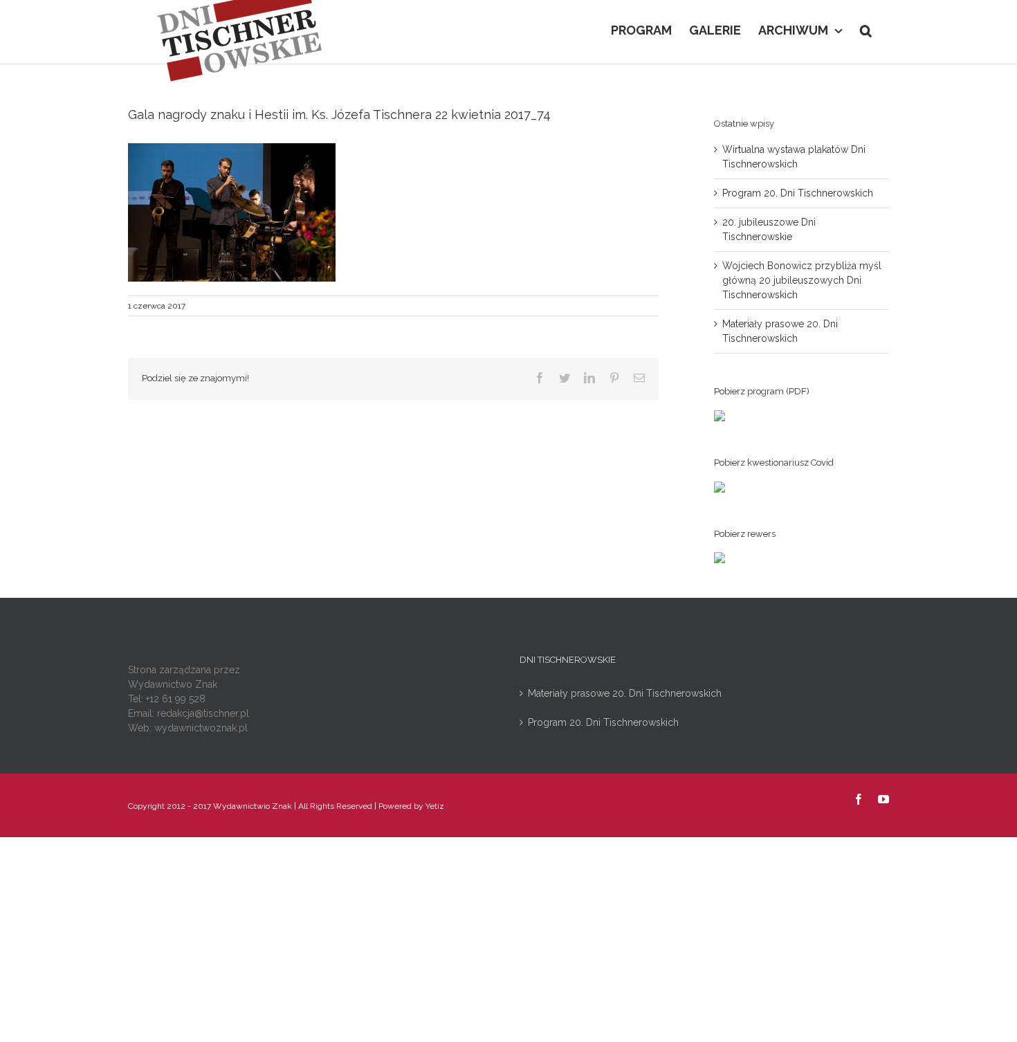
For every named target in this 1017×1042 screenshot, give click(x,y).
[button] (866, 29)
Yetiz (434, 806)
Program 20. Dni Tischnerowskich (797, 193)
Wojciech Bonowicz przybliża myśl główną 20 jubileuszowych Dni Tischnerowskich (801, 280)
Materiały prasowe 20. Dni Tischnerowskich (625, 693)
